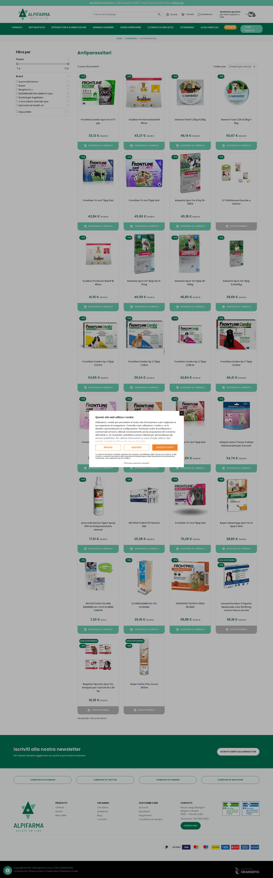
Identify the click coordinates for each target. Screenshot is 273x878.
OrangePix (145, 463)
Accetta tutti (165, 447)
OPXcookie (128, 463)
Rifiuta (108, 447)
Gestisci (136, 447)
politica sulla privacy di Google (130, 441)
